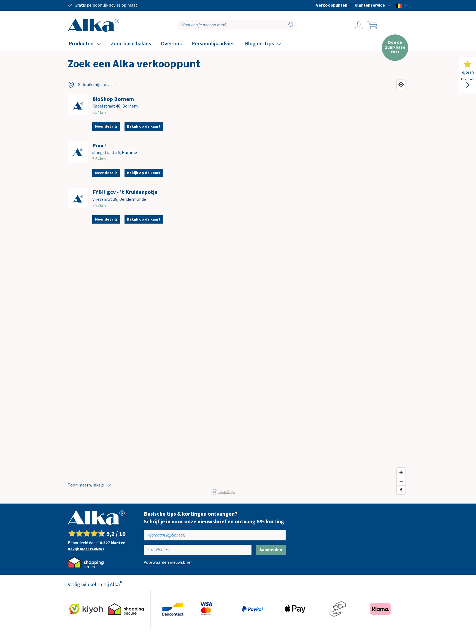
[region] (309, 287)
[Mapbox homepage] (223, 492)
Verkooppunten (331, 5)
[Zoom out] (401, 481)
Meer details (106, 126)
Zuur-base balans (131, 44)
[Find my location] (401, 84)
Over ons (171, 44)
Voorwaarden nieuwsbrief (168, 562)
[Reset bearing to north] (401, 489)
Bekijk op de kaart (144, 126)
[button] (373, 5)
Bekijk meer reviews (86, 549)
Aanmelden (270, 550)
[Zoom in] (401, 472)
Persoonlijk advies (213, 44)
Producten (81, 44)
